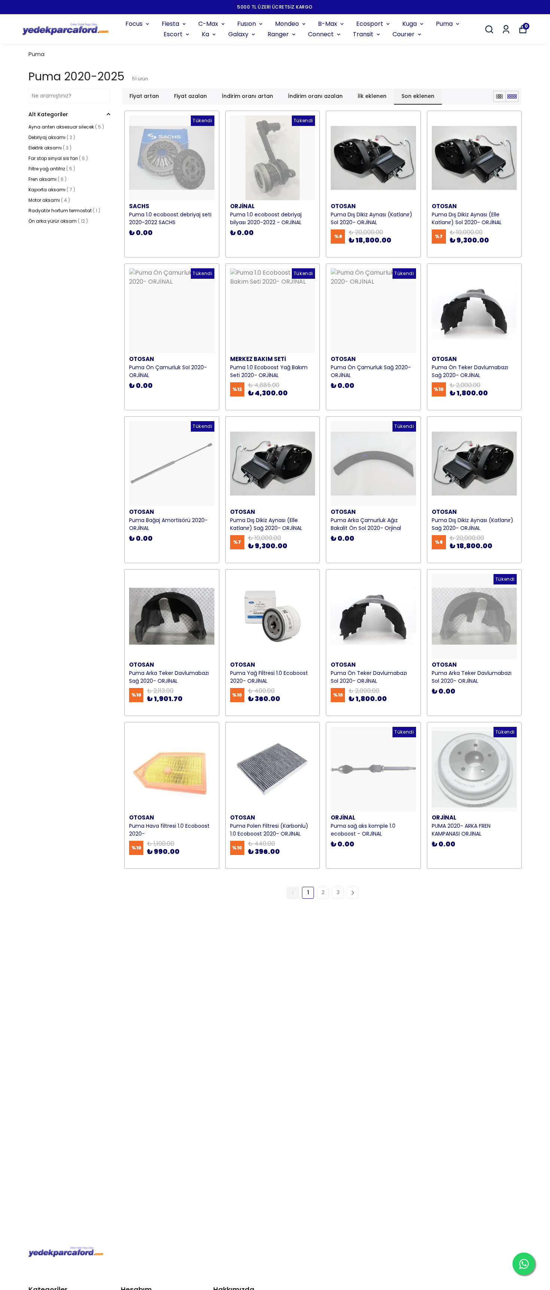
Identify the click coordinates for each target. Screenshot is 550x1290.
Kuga (409, 23)
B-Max (327, 23)
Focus (134, 23)
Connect (321, 34)
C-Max (208, 23)
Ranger (278, 34)
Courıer (403, 34)
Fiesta (170, 23)
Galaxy (238, 34)
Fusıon (246, 23)
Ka (205, 34)
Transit (363, 34)
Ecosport (369, 23)
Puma (444, 23)
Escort (173, 34)
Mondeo (287, 23)
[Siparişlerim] (506, 29)
